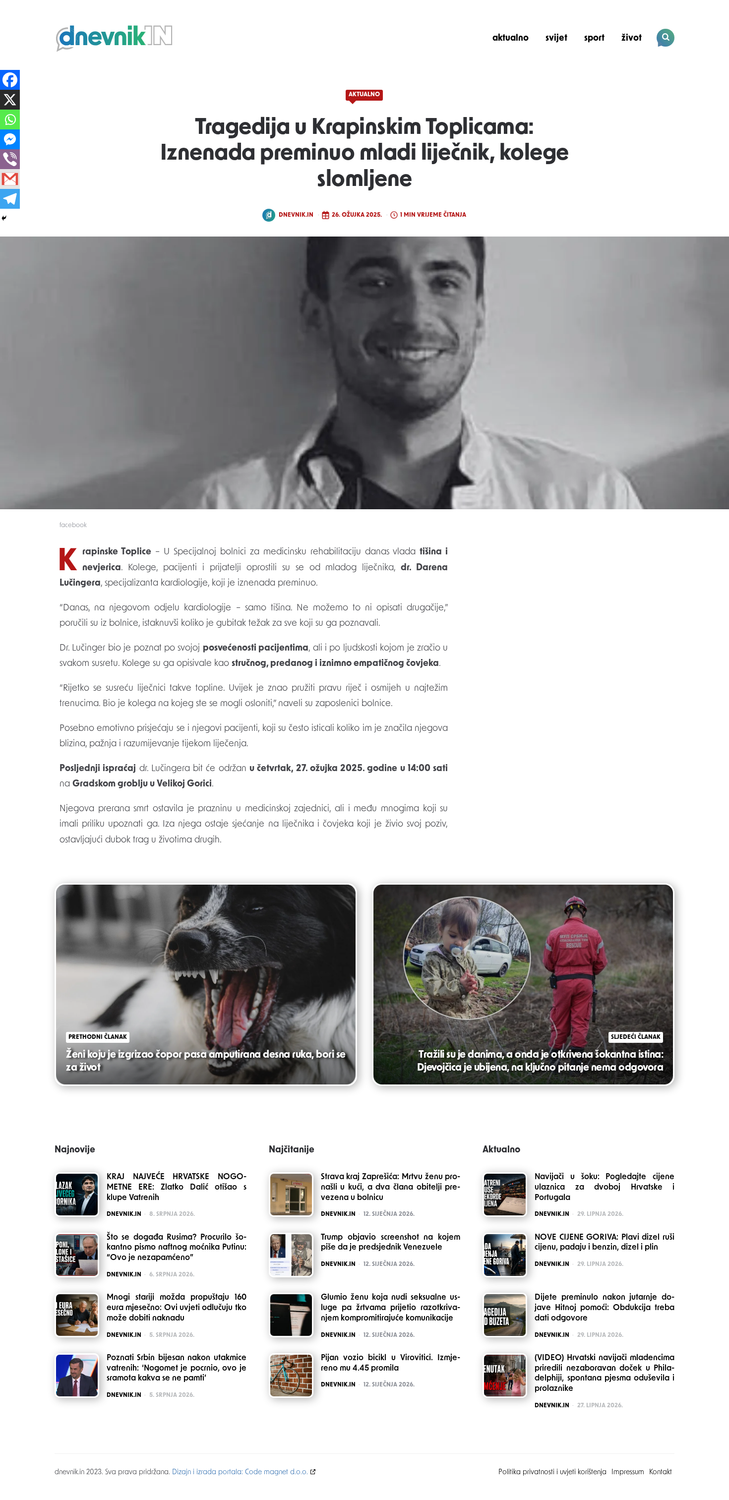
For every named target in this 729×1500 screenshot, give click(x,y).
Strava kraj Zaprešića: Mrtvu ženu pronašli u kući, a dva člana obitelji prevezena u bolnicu (391, 1187)
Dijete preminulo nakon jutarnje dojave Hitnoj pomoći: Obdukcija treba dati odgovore (604, 1308)
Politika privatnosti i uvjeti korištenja (552, 1472)
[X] (10, 100)
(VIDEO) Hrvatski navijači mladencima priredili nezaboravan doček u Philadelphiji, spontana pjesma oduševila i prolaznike (604, 1373)
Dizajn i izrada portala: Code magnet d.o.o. (240, 1472)
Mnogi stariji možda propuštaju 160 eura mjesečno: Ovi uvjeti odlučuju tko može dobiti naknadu (176, 1308)
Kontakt (660, 1472)
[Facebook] (10, 80)
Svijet (556, 38)
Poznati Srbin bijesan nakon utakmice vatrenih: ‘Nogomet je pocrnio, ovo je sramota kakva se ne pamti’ (176, 1368)
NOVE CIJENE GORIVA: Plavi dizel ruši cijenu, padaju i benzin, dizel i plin (604, 1243)
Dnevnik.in (296, 215)
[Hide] (4, 218)
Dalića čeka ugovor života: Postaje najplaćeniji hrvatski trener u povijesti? (607, 72)
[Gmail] (10, 179)
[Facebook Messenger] (10, 139)
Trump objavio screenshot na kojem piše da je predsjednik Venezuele (391, 1243)
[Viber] (10, 159)
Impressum (627, 1472)
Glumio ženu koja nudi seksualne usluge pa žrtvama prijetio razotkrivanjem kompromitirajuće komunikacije (391, 1308)
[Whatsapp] (10, 119)
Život (631, 38)
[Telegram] (10, 199)
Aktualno (510, 38)
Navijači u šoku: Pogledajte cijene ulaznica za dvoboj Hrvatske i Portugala (604, 1187)
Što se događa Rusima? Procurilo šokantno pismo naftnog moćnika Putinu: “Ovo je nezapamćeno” (176, 1248)
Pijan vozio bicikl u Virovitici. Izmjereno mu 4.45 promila (391, 1363)
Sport (594, 38)
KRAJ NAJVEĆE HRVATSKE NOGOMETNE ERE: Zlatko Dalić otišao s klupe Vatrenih (176, 1187)
